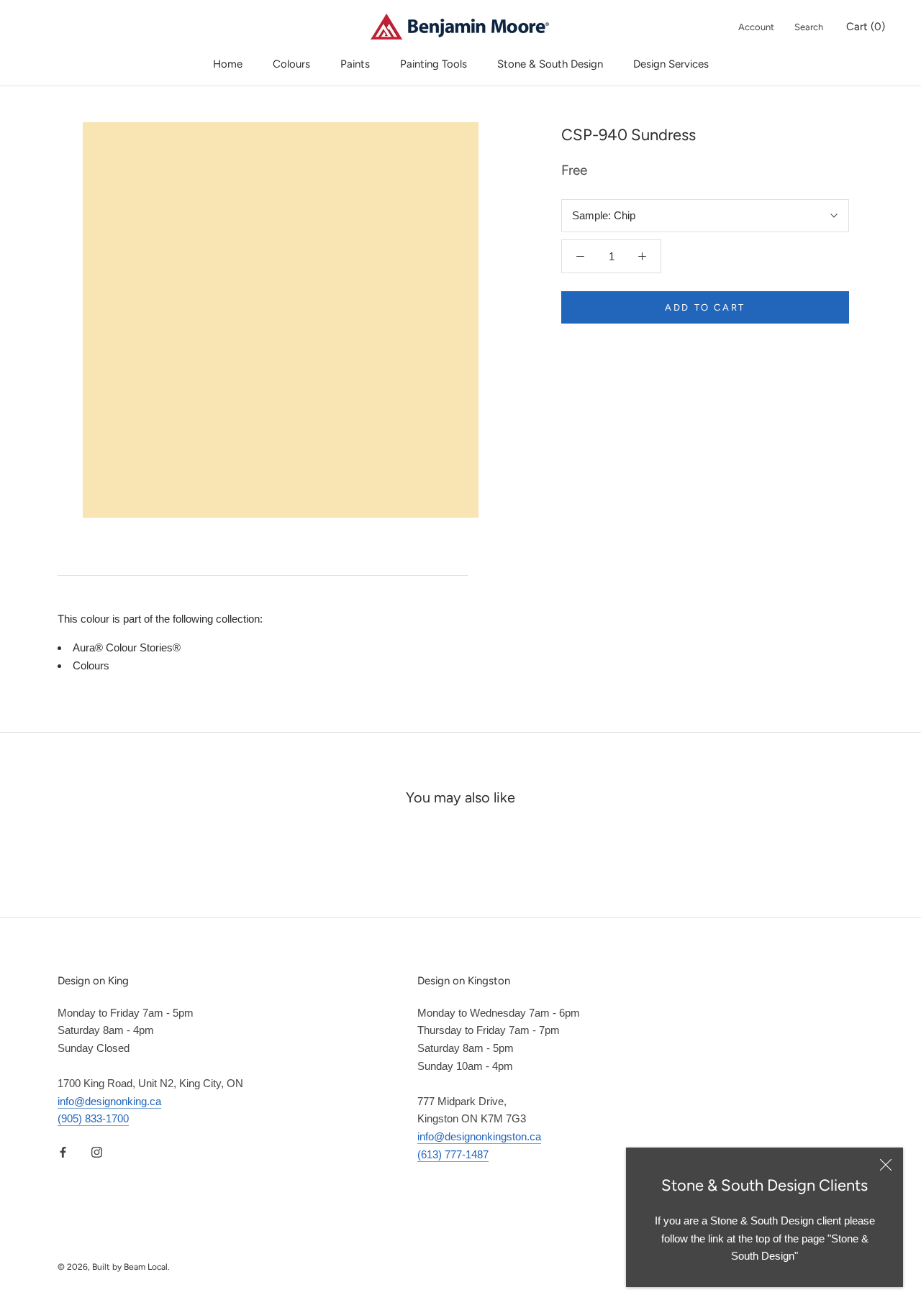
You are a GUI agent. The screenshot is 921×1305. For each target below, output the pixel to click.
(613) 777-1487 (453, 1154)
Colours (291, 64)
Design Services (671, 64)
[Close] (885, 1164)
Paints (355, 64)
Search (808, 27)
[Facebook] (63, 1151)
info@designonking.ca (109, 1101)
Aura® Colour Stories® (127, 647)
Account (756, 27)
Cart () (865, 26)
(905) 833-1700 (93, 1118)
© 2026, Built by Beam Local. (114, 1267)
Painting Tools (433, 64)
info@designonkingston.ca (479, 1136)
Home (227, 64)
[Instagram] (96, 1151)
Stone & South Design (550, 64)
